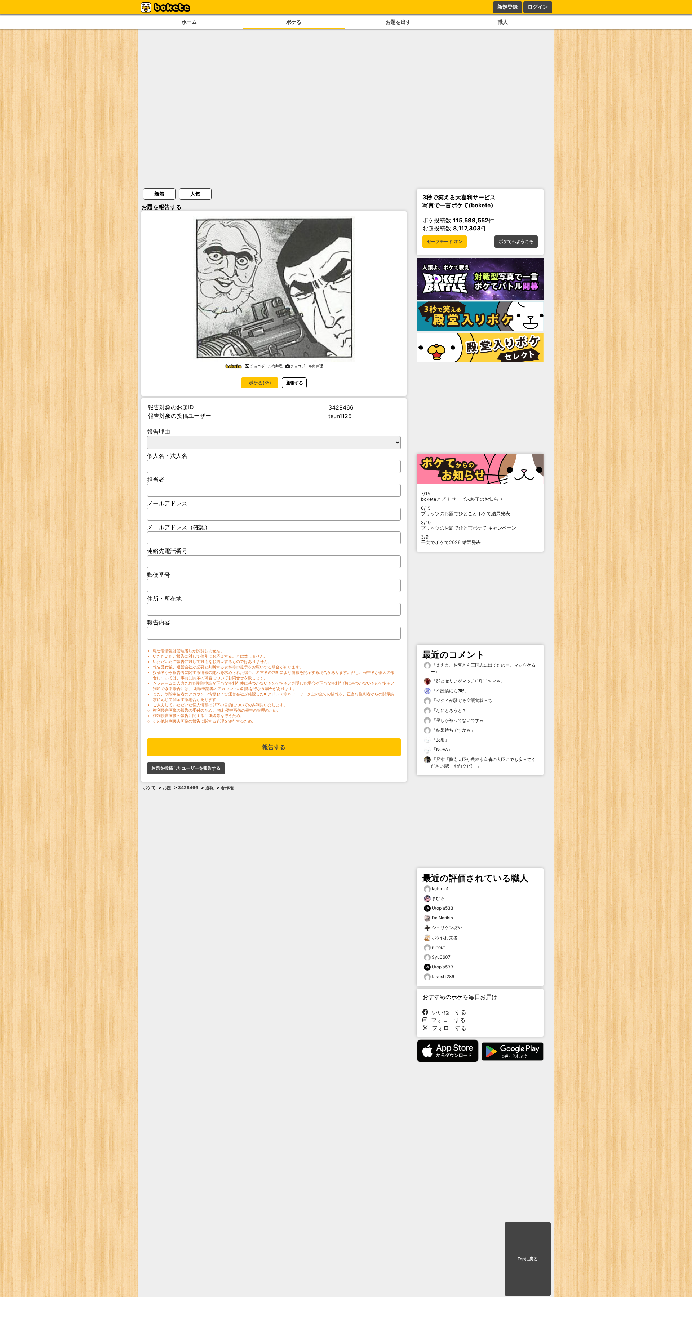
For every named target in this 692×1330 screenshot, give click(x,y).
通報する (294, 382)
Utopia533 (442, 908)
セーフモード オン (444, 241)
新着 (159, 194)
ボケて (149, 787)
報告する (273, 747)
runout (438, 947)
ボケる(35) (260, 382)
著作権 (227, 787)
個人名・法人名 (167, 455)
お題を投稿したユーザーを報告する (186, 768)
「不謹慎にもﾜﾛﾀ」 (450, 690)
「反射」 (440, 739)
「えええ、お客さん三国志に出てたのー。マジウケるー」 (483, 668)
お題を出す (398, 22)
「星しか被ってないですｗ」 (459, 720)
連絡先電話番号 (167, 550)
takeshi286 (443, 976)
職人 (503, 22)
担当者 (155, 479)
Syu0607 (441, 957)
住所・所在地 (164, 598)
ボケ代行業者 (445, 937)
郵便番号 (158, 574)
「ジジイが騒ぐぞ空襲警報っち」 (464, 700)
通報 (209, 787)
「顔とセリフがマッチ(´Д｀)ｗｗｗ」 (468, 681)
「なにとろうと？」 (451, 710)
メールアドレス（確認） (178, 527)
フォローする (446, 1020)
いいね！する (447, 1012)
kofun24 (440, 888)
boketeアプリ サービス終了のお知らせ (462, 496)
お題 (167, 787)
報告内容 (158, 622)
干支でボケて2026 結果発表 (451, 539)
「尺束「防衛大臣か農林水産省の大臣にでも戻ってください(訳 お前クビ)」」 (483, 763)
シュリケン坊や (447, 927)
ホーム (189, 22)
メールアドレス (167, 503)
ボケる (293, 22)
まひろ (438, 898)
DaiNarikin (442, 917)
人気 (195, 194)
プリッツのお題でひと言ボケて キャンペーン (468, 525)
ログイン (538, 7)
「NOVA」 (441, 749)
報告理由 (158, 431)
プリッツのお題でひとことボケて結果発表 (465, 510)
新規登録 (507, 7)
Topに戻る (528, 1258)
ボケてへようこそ (516, 241)
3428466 (188, 787)
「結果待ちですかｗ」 (453, 730)
